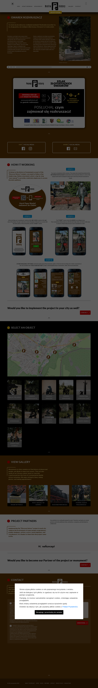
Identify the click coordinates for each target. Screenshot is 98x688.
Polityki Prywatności (70, 607)
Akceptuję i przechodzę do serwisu (49, 612)
